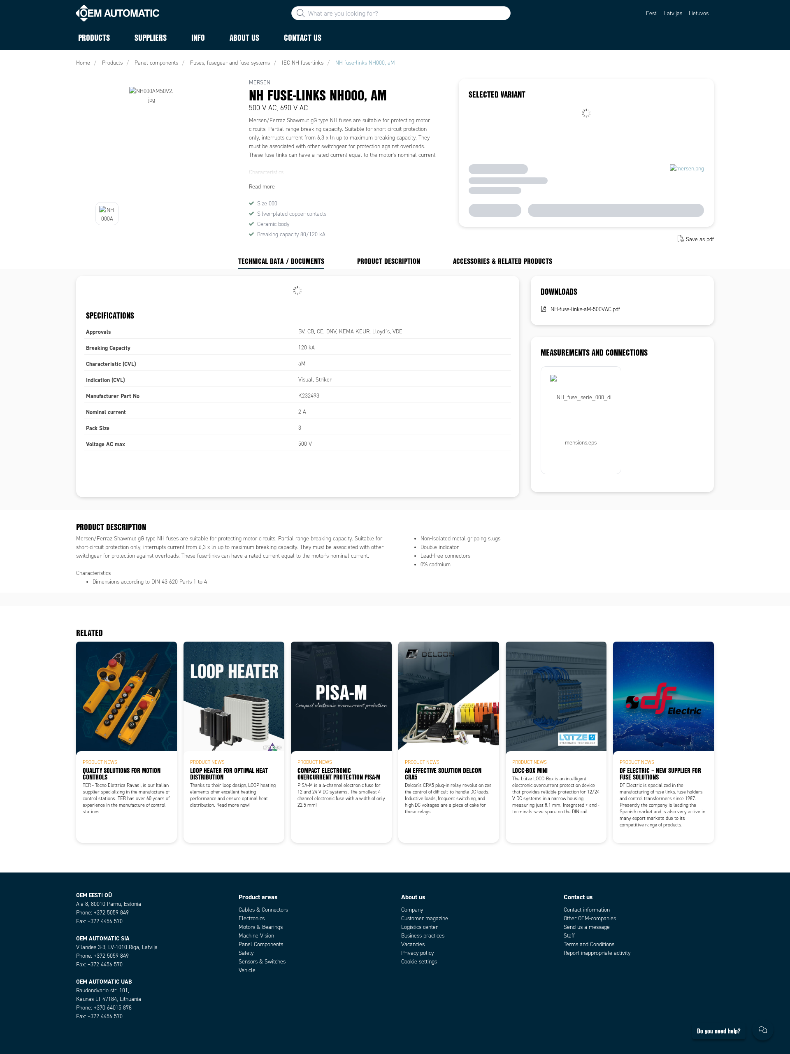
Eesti (652, 13)
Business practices (422, 935)
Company (412, 909)
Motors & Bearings (261, 927)
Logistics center (419, 927)
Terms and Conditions (589, 944)
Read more (262, 186)
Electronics (252, 918)
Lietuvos (699, 13)
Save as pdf (700, 239)
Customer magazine (424, 918)
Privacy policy (417, 952)
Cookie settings (419, 961)
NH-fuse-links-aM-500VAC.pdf (585, 309)
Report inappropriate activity (597, 952)
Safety (246, 952)
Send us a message (587, 927)
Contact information (587, 909)
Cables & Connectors (263, 909)
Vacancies (413, 944)
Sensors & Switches (262, 961)
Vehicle (247, 970)
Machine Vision (256, 935)
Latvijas (673, 13)
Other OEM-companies (590, 918)
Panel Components (261, 944)
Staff (569, 935)
